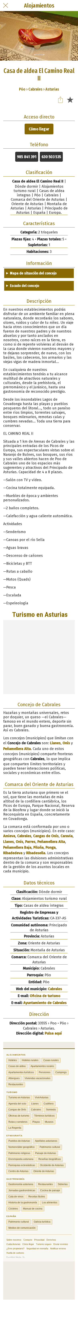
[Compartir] (60, 99)
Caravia (67, 836)
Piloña (38, 847)
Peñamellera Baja (17, 847)
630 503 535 (51, 156)
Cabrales (24, 836)
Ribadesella (35, 853)
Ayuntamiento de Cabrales (45, 1003)
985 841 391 (26, 156)
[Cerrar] (5, 5)
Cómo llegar (39, 129)
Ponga (51, 847)
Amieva (9, 836)
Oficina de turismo (45, 996)
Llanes (55, 743)
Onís (66, 743)
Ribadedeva (12, 853)
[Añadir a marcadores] (70, 99)
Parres (30, 842)
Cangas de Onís (46, 836)
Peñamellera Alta (17, 749)
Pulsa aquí (53, 1033)
